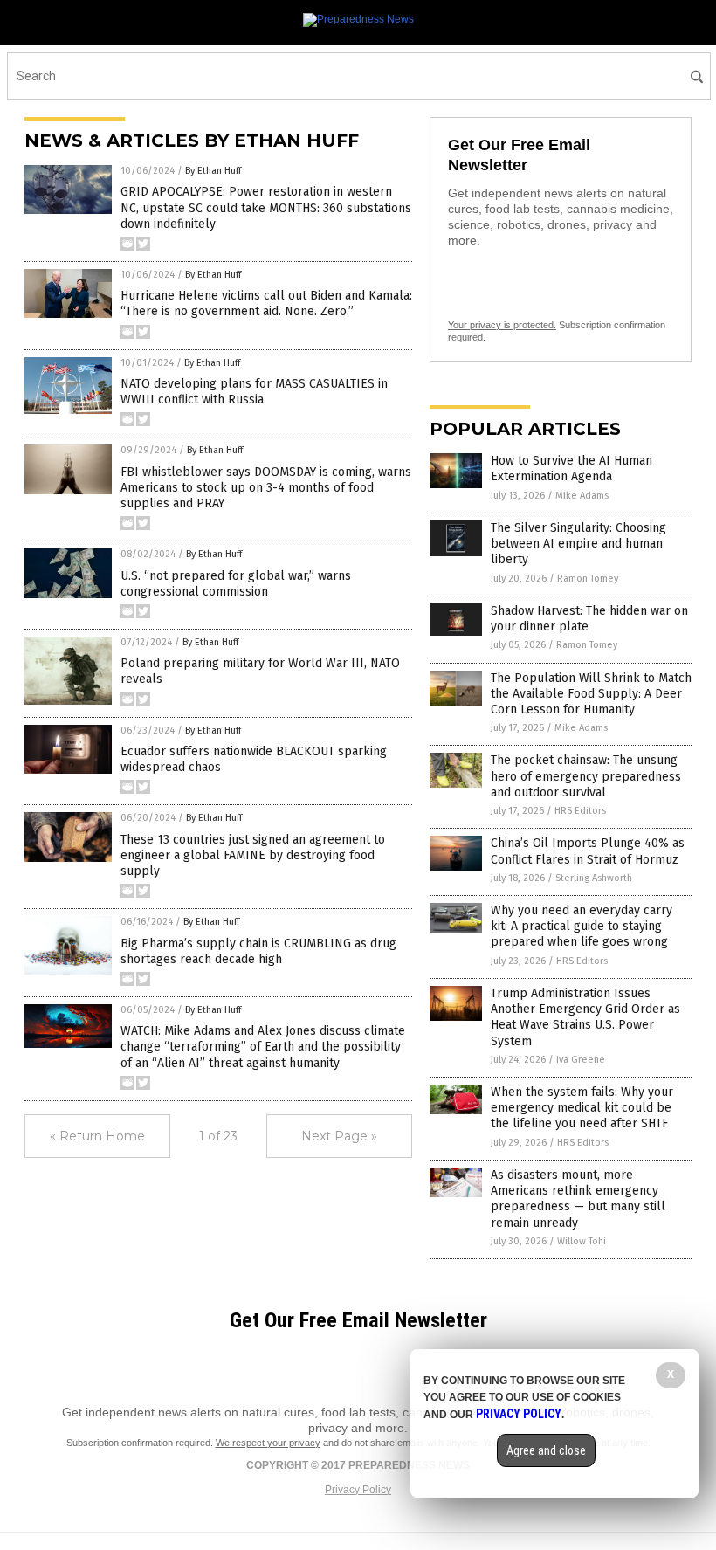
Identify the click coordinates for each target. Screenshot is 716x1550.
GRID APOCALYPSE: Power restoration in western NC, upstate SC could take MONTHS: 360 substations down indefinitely (265, 207)
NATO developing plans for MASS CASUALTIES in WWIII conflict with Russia (254, 391)
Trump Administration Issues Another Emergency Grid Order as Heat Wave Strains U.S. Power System (585, 1017)
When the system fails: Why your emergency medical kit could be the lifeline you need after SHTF (582, 1108)
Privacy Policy (358, 1490)
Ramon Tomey (587, 578)
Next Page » (339, 1136)
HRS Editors (580, 810)
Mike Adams (582, 495)
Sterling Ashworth (593, 878)
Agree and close (546, 1450)
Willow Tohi (581, 1241)
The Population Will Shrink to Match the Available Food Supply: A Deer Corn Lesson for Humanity (591, 694)
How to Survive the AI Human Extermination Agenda (571, 468)
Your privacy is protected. (502, 325)
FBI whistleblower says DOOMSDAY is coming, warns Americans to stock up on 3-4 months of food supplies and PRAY (265, 488)
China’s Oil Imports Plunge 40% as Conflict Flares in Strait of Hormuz (588, 851)
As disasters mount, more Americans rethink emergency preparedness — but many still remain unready (578, 1199)
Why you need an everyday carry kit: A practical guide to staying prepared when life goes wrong (581, 926)
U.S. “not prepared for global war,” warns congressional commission (235, 583)
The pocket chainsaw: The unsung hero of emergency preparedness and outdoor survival (586, 776)
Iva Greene (580, 1059)
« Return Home (97, 1136)
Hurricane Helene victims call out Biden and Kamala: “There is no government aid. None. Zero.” (266, 303)
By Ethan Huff (213, 170)
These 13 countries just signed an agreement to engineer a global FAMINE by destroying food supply (252, 855)
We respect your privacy (268, 1442)
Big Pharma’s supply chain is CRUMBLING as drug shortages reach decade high (258, 951)
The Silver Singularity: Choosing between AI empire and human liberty (578, 543)
